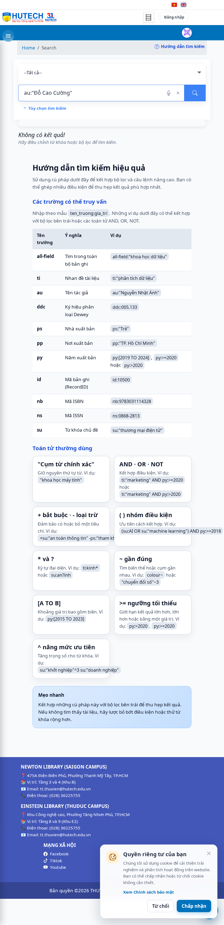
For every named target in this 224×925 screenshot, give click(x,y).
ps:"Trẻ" (121, 329)
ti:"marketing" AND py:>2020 (151, 494)
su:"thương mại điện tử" (138, 430)
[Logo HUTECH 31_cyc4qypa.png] (29, 17)
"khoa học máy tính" (61, 480)
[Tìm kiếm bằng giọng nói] (168, 93)
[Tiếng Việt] (174, 5)
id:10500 (121, 379)
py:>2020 (133, 365)
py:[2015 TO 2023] (66, 619)
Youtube (58, 867)
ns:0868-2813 (126, 416)
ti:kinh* (90, 568)
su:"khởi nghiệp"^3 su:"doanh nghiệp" (79, 670)
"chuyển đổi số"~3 (140, 582)
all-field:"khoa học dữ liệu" (140, 256)
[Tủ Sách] (148, 17)
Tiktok (56, 860)
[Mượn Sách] (187, 33)
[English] (183, 5)
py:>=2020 (166, 358)
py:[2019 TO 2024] (131, 358)
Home (28, 48)
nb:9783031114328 (132, 401)
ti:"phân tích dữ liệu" (134, 278)
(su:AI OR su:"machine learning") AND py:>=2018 (171, 531)
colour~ (155, 575)
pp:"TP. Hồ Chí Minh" (134, 343)
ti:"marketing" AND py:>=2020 (152, 480)
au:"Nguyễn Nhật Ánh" (136, 293)
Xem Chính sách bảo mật (148, 892)
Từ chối (160, 906)
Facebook (59, 853)
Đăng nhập (174, 17)
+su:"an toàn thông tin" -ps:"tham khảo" (81, 538)
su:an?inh (61, 575)
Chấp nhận (194, 906)
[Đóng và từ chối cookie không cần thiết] (208, 853)
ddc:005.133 (125, 307)
